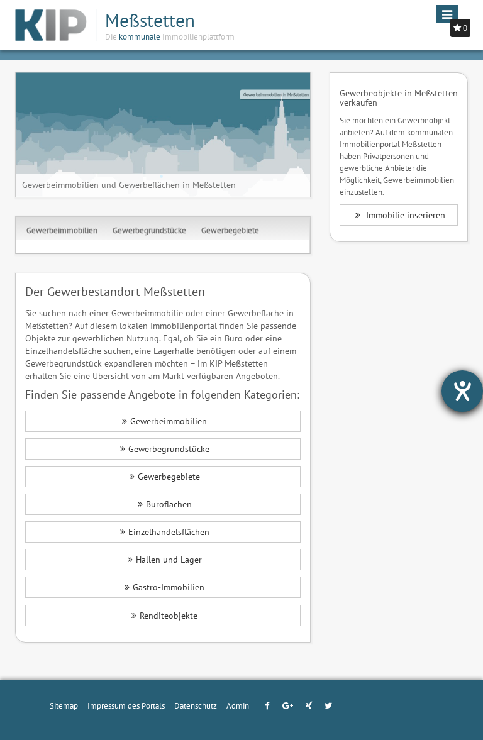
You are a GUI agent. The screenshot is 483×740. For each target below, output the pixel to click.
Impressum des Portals (126, 705)
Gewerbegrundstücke (149, 230)
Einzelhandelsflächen (168, 532)
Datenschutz (195, 705)
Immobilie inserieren (404, 215)
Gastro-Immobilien (168, 587)
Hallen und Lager (169, 559)
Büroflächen (169, 504)
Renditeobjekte (168, 615)
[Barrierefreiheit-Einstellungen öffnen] (462, 391)
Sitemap (64, 705)
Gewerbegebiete (230, 230)
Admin (237, 705)
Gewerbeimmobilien (61, 230)
